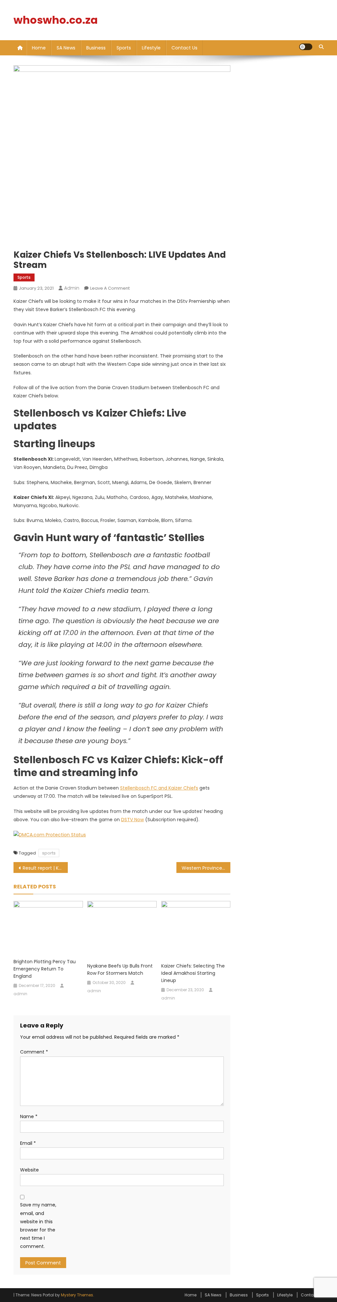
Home (39, 47)
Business (96, 47)
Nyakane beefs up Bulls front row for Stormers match (120, 969)
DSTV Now (132, 819)
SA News (66, 47)
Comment (34, 1052)
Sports (124, 47)
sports (49, 853)
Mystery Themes (77, 1295)
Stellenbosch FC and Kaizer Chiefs (159, 788)
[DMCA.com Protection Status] (49, 834)
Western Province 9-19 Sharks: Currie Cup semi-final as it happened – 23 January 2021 (206, 868)
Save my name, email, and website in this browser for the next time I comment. (38, 1225)
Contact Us (184, 47)
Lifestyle (151, 47)
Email (28, 1143)
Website (29, 1170)
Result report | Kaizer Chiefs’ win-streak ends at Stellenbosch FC (45, 868)
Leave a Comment (110, 288)
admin (71, 288)
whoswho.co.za (55, 20)
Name (29, 1116)
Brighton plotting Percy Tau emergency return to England (44, 968)
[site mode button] (305, 46)
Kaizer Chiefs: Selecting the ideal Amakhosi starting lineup (193, 973)
